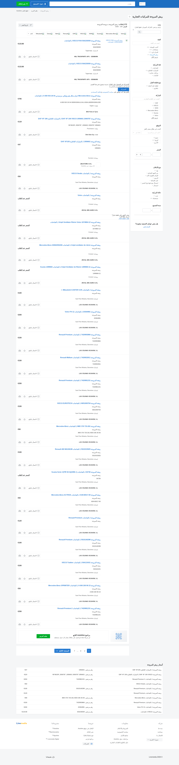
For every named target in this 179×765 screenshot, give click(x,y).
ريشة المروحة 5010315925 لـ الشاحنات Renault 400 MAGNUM (78, 449)
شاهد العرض (43, 636)
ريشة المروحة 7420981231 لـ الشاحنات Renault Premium (80, 380)
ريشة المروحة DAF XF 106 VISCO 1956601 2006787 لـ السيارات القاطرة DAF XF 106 (69, 119)
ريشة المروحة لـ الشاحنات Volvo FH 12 (149, 707)
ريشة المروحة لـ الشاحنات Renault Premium (85, 518)
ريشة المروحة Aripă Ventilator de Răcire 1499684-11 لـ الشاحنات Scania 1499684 (70, 267)
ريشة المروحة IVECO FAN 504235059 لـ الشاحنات (82, 41)
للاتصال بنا (160, 735)
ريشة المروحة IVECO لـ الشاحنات (151, 712)
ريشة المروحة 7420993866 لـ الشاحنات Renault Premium (80, 335)
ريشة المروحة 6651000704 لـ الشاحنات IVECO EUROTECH (79, 403)
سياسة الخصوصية (108, 92)
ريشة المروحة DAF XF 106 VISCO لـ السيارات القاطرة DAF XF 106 (140, 674)
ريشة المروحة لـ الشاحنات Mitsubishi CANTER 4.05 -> (81, 290)
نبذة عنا (160, 728)
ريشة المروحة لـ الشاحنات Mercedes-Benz (148, 698)
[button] (25, 57)
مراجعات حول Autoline (121, 739)
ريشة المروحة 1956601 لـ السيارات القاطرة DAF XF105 (81, 141)
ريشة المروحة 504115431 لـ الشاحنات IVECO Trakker (81, 562)
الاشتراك (123, 89)
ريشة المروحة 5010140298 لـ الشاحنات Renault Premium (80, 540)
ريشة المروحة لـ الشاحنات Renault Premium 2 (146, 679)
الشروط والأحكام (123, 728)
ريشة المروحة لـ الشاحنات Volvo (89, 195)
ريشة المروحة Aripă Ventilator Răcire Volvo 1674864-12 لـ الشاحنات (75, 222)
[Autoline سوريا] (155, 4)
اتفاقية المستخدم (96, 92)
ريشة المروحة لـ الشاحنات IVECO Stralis (86, 173)
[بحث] (133, 4)
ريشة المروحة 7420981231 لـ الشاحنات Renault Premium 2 (79, 608)
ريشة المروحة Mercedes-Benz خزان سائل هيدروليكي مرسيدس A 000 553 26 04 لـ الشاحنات (68, 96)
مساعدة (160, 732)
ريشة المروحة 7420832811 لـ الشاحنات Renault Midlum (80, 357)
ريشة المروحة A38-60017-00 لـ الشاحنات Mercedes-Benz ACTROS (76, 495)
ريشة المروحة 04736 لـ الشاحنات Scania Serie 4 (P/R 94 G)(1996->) (76, 472)
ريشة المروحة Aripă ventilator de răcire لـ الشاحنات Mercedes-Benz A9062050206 (70, 245)
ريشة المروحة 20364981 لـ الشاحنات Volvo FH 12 (83, 312)
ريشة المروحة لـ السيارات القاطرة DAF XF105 (147, 670)
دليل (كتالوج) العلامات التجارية (119, 742)
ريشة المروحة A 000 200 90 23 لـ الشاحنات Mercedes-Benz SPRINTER (74, 585)
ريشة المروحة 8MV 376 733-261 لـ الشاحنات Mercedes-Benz (78, 426)
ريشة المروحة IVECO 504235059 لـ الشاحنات (84, 64)
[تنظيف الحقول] (133, 29)
